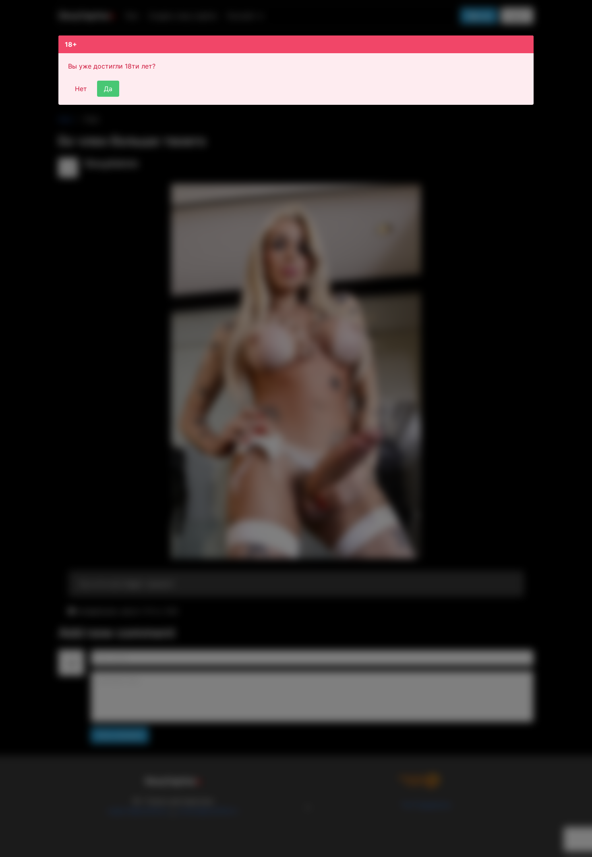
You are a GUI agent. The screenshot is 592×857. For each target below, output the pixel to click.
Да (108, 89)
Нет (81, 89)
